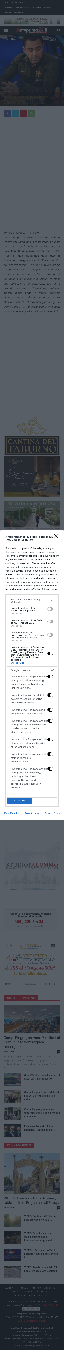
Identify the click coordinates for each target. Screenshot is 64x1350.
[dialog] (32, 675)
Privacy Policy (52, 813)
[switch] (50, 609)
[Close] (57, 537)
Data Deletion (12, 813)
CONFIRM (19, 801)
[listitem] (32, 600)
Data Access (32, 813)
